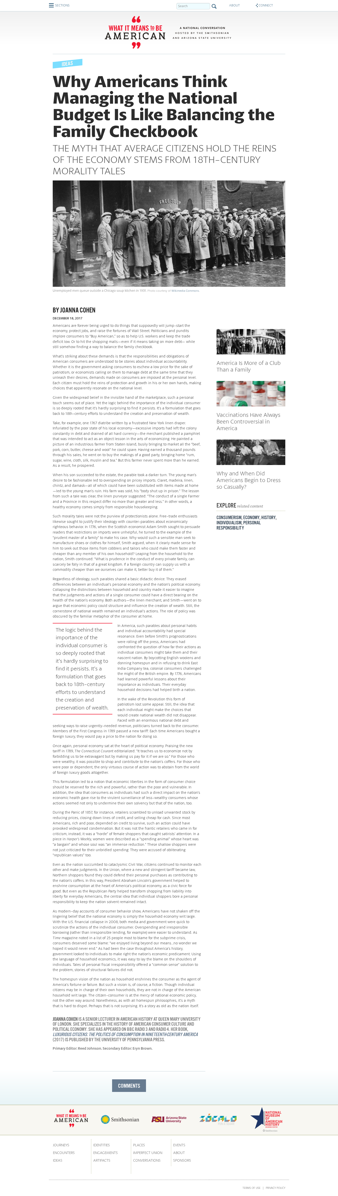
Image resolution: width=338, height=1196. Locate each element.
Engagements (105, 1152)
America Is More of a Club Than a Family (249, 366)
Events (179, 1145)
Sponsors (182, 1160)
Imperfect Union (147, 1152)
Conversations (147, 1160)
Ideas (57, 1160)
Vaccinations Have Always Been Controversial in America (248, 421)
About (179, 1152)
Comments (129, 1086)
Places (139, 1145)
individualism (229, 522)
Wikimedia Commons (185, 290)
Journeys (61, 1145)
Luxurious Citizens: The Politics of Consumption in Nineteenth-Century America (125, 1034)
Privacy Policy (275, 1188)
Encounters (64, 1152)
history (268, 517)
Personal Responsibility (239, 525)
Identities (101, 1145)
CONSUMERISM (229, 517)
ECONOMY (251, 517)
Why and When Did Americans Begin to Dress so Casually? (249, 480)
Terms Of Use (251, 1188)
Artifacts (101, 1160)
